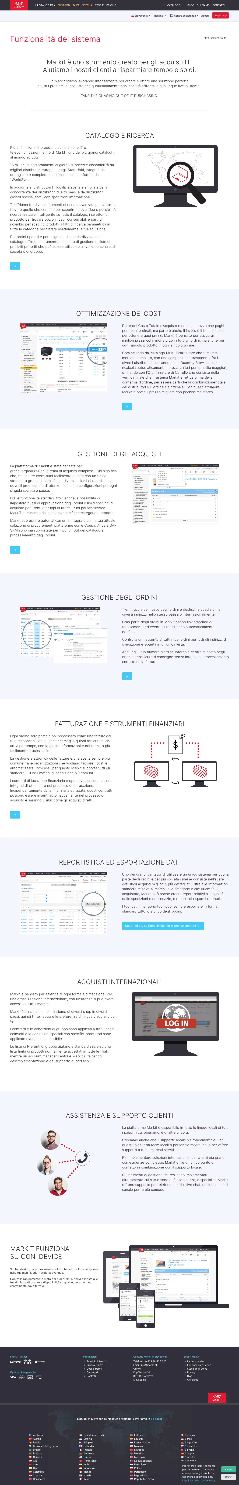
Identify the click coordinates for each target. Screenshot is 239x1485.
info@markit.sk (149, 1364)
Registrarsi (221, 15)
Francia (88, 1449)
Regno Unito (141, 1475)
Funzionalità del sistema (75, 5)
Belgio (36, 1442)
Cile (35, 1460)
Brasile (37, 1449)
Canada (37, 1457)
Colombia (38, 1471)
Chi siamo (203, 5)
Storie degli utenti (197, 1368)
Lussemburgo (142, 1442)
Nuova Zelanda (143, 1460)
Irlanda (88, 1471)
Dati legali (92, 1372)
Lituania (138, 1438)
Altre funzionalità (213, 37)
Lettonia (138, 1435)
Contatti (218, 5)
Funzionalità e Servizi (199, 1364)
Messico (138, 1453)
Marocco (139, 1449)
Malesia (138, 1446)
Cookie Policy (94, 1368)
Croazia (37, 1475)
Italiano (159, 15)
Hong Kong (90, 1460)
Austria (37, 1438)
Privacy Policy (95, 1364)
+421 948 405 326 (155, 1361)
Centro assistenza (185, 15)
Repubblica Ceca (144, 1479)
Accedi (205, 15)
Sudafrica (190, 1460)
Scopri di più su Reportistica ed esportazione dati (160, 926)
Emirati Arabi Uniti (94, 1435)
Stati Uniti (190, 1457)
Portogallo (140, 1471)
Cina (35, 1464)
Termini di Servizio (97, 1361)
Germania (89, 1453)
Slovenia (190, 1449)
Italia (86, 1479)
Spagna (189, 1453)
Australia (38, 1435)
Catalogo (173, 5)
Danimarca (39, 1479)
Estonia (88, 1438)
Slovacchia (191, 1446)
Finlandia (89, 1446)
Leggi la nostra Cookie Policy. (199, 1480)
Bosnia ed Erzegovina (45, 1446)
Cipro (36, 1468)
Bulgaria (37, 1453)
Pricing (111, 5)
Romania (190, 1435)
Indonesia (89, 1468)
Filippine (88, 1442)
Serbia (188, 1438)
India (86, 1464)
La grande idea (45, 5)
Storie (99, 5)
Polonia (138, 1468)
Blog (190, 5)
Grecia (87, 1457)
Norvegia (139, 1457)
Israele (87, 1475)
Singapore (191, 1442)
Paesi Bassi (140, 1464)
